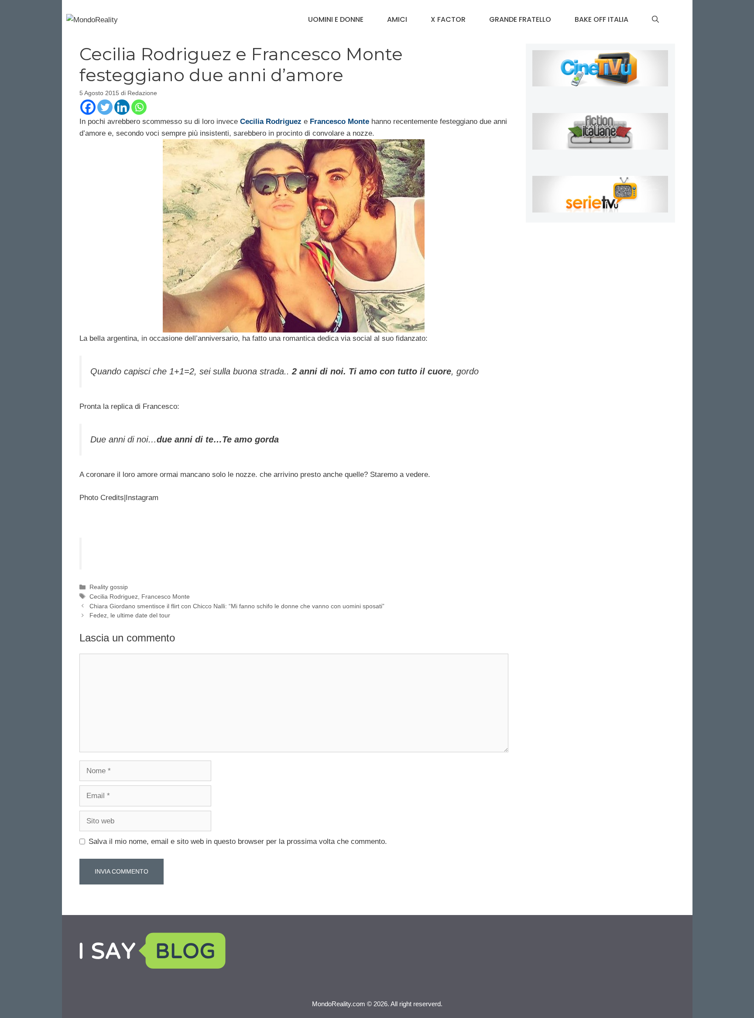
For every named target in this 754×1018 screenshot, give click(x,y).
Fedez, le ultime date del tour (129, 615)
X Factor (448, 19)
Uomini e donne (335, 19)
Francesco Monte (165, 596)
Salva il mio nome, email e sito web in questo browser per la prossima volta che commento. (238, 841)
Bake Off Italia (601, 19)
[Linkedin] (122, 107)
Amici (397, 19)
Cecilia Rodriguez (113, 596)
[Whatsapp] (139, 107)
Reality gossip (108, 586)
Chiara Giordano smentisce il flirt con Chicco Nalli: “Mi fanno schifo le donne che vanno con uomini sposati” (236, 606)
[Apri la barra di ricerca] (655, 20)
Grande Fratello (520, 19)
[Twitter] (105, 107)
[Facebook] (88, 107)
